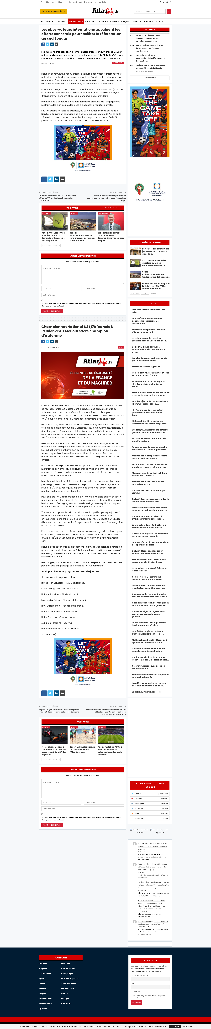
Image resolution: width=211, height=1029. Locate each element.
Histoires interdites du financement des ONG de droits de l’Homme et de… (150, 509)
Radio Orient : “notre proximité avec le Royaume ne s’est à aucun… (150, 374)
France (61, 21)
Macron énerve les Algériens (146, 366)
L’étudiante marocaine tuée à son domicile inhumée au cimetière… (148, 649)
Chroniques (62, 2)
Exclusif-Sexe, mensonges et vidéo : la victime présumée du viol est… (150, 500)
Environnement (90, 2)
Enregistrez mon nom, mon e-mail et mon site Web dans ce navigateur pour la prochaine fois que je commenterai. (81, 304)
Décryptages (51, 2)
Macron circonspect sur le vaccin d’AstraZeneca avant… (148, 330)
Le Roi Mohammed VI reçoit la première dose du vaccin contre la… (149, 339)
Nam (140, 843)
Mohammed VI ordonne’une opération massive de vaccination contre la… (150, 394)
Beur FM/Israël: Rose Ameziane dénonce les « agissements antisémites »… (147, 321)
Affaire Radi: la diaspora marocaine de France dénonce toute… (149, 457)
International (75, 21)
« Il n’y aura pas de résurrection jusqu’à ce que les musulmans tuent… (147, 412)
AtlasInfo (136, 992)
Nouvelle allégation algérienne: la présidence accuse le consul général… (148, 614)
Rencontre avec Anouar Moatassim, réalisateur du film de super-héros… (150, 448)
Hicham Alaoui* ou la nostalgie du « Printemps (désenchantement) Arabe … (148, 384)
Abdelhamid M (143, 864)
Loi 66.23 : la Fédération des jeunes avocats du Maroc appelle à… (155, 251)
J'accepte (175, 1026)
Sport (158, 21)
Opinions (43, 1008)
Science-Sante (45, 1003)
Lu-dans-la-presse (70, 978)
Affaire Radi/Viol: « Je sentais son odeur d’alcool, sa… (148, 483)
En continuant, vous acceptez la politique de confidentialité (148, 997)
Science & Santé (75, 2)
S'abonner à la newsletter (53, 11)
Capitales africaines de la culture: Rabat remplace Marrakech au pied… (150, 658)
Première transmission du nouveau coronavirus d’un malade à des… (149, 684)
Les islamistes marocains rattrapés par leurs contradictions (149, 359)
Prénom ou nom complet (140, 975)
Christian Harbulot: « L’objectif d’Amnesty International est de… (148, 517)
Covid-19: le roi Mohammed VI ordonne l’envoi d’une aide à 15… (148, 578)
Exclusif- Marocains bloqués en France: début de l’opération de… (148, 552)
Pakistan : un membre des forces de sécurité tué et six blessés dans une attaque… (150, 68)
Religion (125, 21)
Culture (113, 21)
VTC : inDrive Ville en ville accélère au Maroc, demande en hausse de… (154, 263)
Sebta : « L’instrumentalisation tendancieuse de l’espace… (155, 274)
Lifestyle (148, 21)
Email (133, 983)
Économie (90, 21)
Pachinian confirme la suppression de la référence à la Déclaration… (150, 58)
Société (102, 21)
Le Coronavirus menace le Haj (146, 692)
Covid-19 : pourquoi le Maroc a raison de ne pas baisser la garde (150, 534)
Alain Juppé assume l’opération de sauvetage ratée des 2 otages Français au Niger (106, 198)
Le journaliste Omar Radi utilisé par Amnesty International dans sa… (149, 526)
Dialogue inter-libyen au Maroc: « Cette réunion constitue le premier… (150, 422)
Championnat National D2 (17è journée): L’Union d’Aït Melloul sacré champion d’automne (57, 198)
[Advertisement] (150, 737)
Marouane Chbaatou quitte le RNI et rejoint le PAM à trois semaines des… (155, 286)
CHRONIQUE (66, 1003)
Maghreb (50, 21)
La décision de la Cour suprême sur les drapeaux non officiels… (149, 624)
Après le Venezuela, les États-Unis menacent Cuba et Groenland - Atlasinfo (151, 903)
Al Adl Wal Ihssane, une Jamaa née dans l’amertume (149, 439)
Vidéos (136, 21)
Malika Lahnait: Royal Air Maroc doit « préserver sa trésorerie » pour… (149, 641)
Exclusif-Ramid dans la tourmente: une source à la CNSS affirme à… (149, 560)
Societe (42, 988)
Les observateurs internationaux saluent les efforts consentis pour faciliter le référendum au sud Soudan (105, 712)
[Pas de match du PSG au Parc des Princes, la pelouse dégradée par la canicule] (111, 735)
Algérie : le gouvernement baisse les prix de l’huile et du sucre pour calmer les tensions (59, 710)
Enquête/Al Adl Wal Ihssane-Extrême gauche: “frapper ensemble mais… (150, 431)
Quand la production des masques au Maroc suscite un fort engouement (150, 604)
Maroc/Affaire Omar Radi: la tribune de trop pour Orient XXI (149, 474)
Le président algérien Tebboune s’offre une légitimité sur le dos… (148, 632)
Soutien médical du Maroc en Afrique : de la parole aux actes (150, 543)
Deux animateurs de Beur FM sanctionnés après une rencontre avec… (148, 349)
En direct (74, 213)
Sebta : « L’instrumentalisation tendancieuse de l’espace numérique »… (149, 48)
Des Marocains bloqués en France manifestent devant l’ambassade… (149, 586)
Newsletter (102, 2)
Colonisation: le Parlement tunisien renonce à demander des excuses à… (150, 595)
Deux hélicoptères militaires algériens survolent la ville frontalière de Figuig (152, 846)
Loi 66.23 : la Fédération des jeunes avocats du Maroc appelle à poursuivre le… (148, 38)
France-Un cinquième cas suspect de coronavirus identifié (150, 675)
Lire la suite (187, 1026)
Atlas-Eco (46, 213)
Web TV (64, 993)
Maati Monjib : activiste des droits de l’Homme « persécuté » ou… (150, 402)
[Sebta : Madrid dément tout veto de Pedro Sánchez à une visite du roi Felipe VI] (111, 221)
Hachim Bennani (144, 921)
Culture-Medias (68, 968)
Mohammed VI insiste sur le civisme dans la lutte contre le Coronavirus (149, 465)
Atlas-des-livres (68, 983)
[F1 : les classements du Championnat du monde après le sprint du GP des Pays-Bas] (55, 735)
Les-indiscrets (67, 988)
